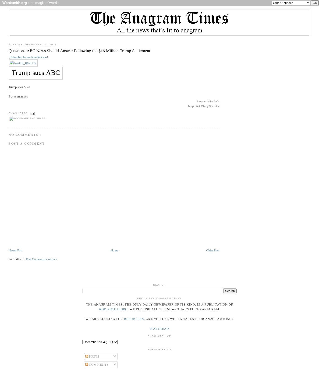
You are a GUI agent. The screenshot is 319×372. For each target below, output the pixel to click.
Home (114, 250)
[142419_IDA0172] (23, 63)
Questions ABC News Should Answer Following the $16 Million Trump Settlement (79, 50)
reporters (134, 319)
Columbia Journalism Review (28, 57)
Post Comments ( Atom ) (41, 259)
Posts (93, 356)
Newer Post (16, 250)
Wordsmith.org (113, 309)
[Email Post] (32, 113)
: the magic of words (29, 3)
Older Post (212, 250)
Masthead (159, 329)
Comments (98, 364)
